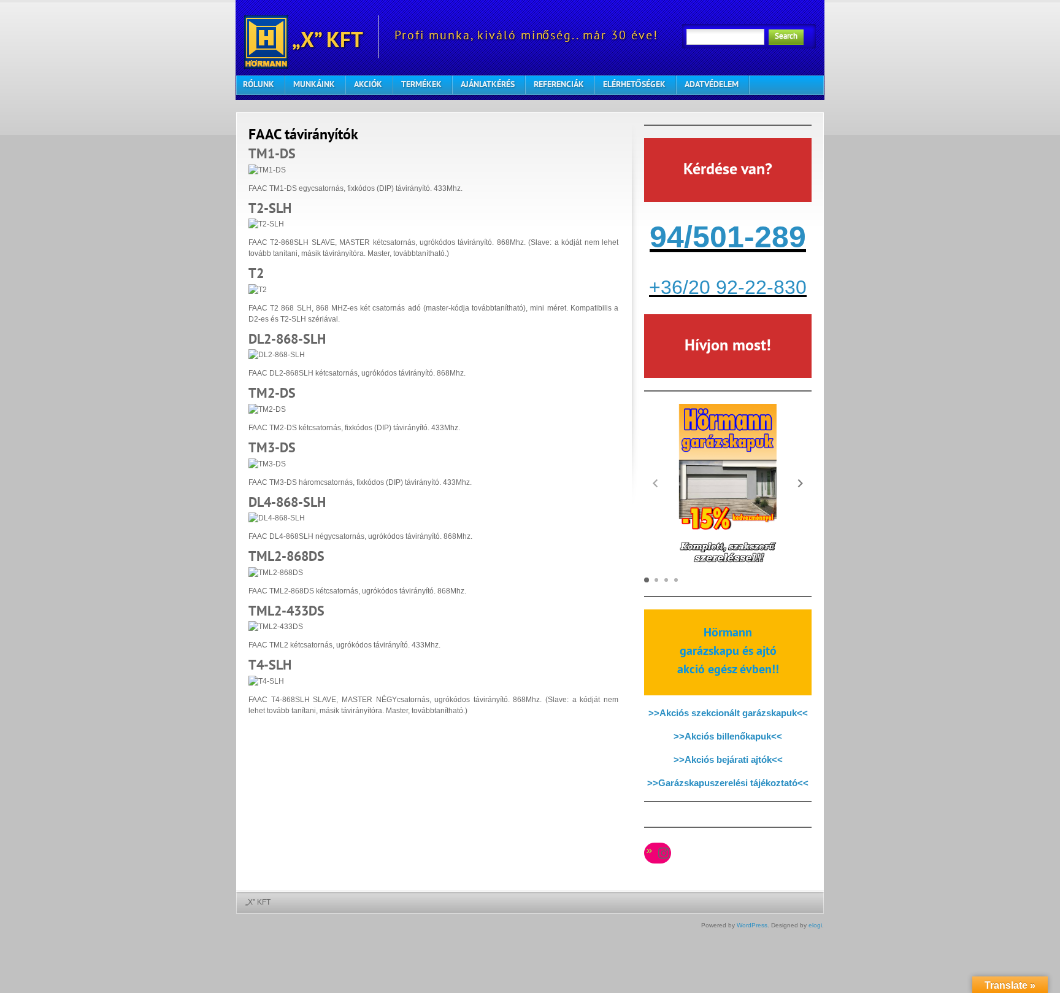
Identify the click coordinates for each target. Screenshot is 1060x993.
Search (786, 37)
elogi (815, 925)
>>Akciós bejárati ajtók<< (728, 759)
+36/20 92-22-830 (728, 287)
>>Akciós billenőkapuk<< (728, 736)
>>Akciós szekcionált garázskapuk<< (728, 713)
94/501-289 (728, 237)
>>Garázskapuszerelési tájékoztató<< (727, 783)
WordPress (752, 925)
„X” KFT (325, 42)
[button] (800, 483)
